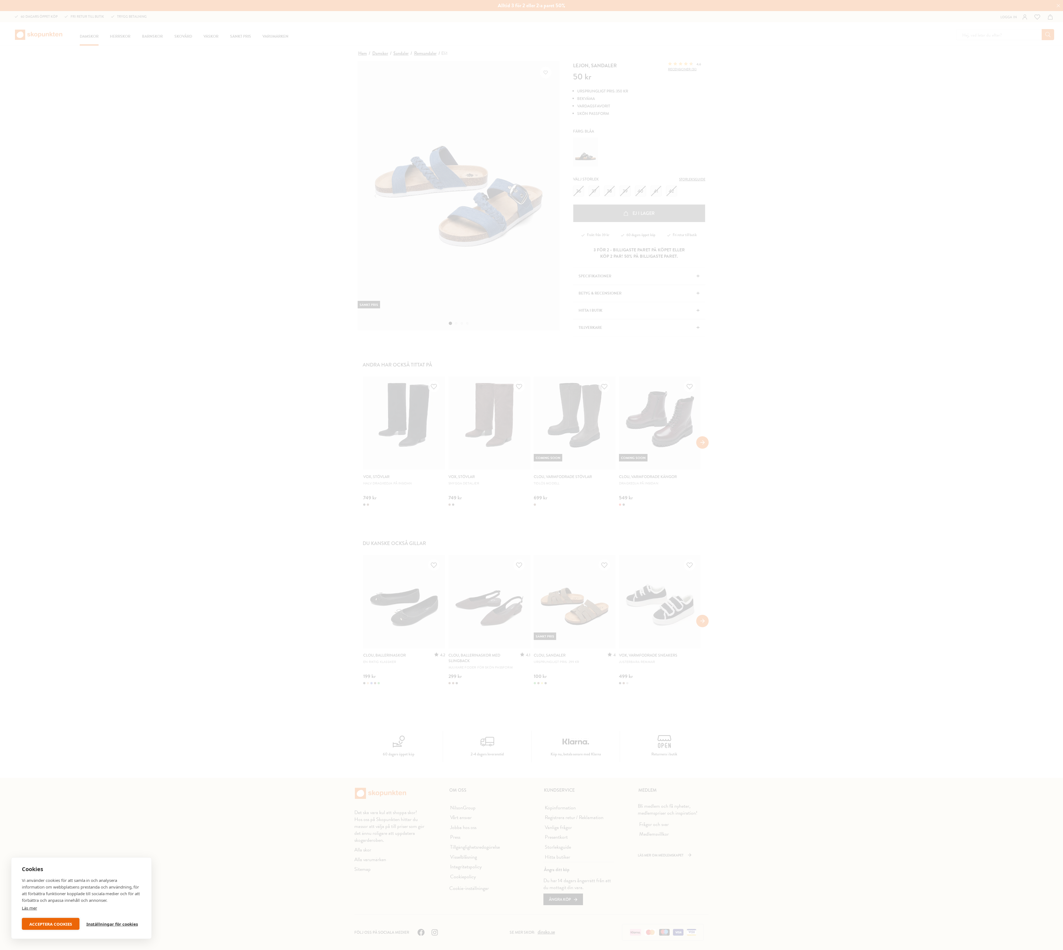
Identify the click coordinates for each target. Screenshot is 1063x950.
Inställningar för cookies (112, 924)
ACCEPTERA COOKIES (50, 924)
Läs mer (29, 908)
